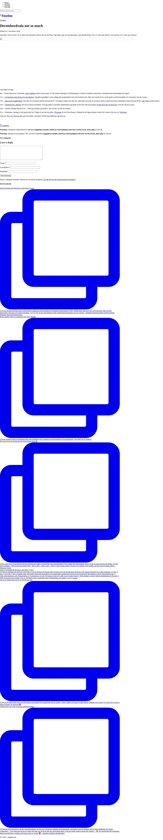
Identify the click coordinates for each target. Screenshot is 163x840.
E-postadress (5, 167)
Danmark (58, 112)
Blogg (6, 3)
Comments (4, 126)
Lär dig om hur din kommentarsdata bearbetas (59, 180)
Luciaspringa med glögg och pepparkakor (19, 97)
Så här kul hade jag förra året (107, 105)
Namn (3, 163)
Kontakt (7, 5)
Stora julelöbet (30, 93)
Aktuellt (3, 20)
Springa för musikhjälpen (13, 101)
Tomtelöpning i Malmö (13, 105)
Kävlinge (123, 112)
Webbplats (3, 171)
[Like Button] (1, 124)
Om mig (7, 7)
